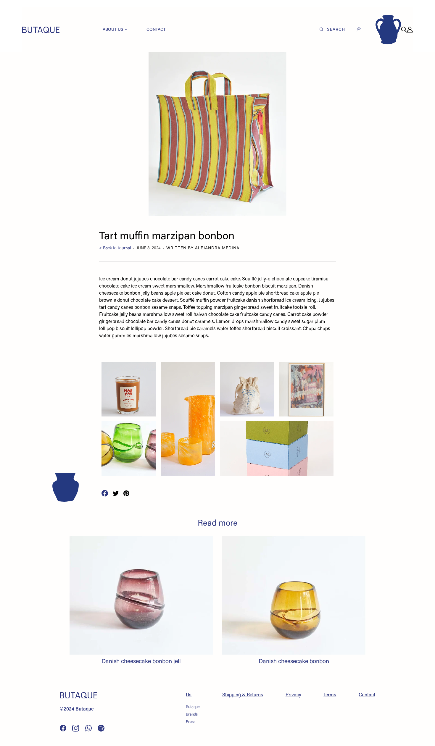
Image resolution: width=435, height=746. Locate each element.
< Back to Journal (115, 248)
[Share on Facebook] (104, 493)
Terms (329, 695)
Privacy (293, 695)
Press (190, 722)
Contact (367, 695)
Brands (192, 714)
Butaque (193, 707)
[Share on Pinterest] (126, 493)
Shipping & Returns (242, 695)
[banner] (40, 29)
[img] (404, 29)
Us (188, 695)
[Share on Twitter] (115, 493)
